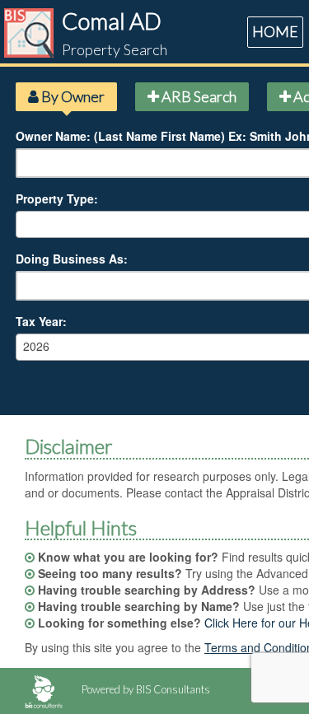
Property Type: (57, 198)
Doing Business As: (72, 258)
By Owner (72, 96)
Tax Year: (41, 321)
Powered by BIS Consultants (144, 689)
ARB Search (197, 96)
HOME (275, 31)
